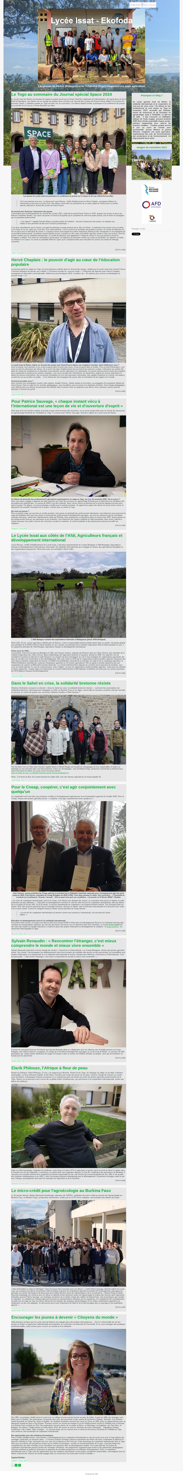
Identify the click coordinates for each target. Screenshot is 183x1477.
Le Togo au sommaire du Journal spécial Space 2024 (61, 94)
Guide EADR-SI (113, 927)
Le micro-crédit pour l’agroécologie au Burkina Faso (61, 1190)
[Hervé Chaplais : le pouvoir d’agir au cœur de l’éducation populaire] (68, 279)
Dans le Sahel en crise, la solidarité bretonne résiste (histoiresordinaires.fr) (40, 773)
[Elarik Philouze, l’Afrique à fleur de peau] (68, 1085)
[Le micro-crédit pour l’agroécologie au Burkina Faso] (68, 1201)
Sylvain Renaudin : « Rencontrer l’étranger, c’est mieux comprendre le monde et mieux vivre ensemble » (63, 943)
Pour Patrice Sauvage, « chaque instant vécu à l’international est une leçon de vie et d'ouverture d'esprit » (67, 403)
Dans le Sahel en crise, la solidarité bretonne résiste (61, 683)
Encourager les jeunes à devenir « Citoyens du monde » (64, 1317)
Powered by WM (91, 1474)
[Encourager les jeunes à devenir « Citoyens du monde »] (68, 1330)
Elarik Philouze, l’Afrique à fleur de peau (49, 1068)
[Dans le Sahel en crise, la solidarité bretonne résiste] (68, 695)
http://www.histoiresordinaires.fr (138, 140)
